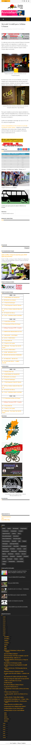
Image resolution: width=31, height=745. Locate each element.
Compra (20, 531)
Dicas (19, 533)
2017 (4, 635)
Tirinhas (4, 561)
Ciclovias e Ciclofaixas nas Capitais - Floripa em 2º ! (13, 169)
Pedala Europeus (8, 682)
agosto (6, 644)
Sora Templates (13, 743)
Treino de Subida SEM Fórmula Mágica (16, 577)
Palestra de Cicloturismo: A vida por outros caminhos (14, 651)
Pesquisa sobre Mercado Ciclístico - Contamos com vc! (16, 674)
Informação (5, 548)
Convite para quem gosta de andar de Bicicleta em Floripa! (13, 206)
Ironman (19, 548)
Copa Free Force (6, 533)
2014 (4, 727)
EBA (19, 541)
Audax (9, 528)
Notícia (22, 29)
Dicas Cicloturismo (6, 538)
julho (5, 646)
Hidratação (23, 546)
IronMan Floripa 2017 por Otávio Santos (13, 708)
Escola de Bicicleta (6, 516)
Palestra (17, 553)
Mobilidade (14, 551)
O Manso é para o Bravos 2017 (11, 692)
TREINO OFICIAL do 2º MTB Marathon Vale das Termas (15, 668)
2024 (4, 621)
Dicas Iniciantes (6, 541)
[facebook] (22, 1)
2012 (4, 731)
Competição (13, 531)
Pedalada (12, 556)
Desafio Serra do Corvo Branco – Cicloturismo (18, 589)
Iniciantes (12, 548)
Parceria (24, 553)
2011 (4, 733)
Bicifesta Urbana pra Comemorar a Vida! (13, 671)
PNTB (3, 559)
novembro (6, 638)
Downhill (14, 541)
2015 (4, 725)
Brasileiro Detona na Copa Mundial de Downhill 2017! (15, 665)
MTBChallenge (22, 551)
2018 (4, 633)
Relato (16, 559)
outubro (6, 640)
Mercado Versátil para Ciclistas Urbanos (13, 684)
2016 (4, 723)
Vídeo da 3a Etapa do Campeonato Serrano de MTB (16, 678)
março (6, 717)
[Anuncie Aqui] (13, 15)
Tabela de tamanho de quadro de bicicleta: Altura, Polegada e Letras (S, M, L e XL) (17, 571)
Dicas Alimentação (6, 536)
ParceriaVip (5, 556)
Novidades (10, 553)
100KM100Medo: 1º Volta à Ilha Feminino (14, 697)
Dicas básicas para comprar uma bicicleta (17, 595)
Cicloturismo (5, 531)
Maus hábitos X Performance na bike (13, 663)
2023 (4, 623)
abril (5, 715)
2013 (4, 729)
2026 (4, 617)
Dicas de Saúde (16, 538)
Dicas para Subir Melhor (13, 583)
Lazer (24, 548)
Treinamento (12, 561)
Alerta (3, 528)
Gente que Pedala (14, 543)
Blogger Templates (22, 743)
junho (5, 648)
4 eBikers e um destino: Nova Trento (12, 680)
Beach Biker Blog (5, 519)
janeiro (6, 721)
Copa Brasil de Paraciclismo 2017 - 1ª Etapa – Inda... (16, 699)
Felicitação (4, 543)
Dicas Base (15, 536)
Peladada (19, 556)
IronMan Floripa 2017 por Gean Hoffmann (14, 710)
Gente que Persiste (6, 546)
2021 (4, 627)
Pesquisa (26, 556)
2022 (4, 625)
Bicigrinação (23, 528)
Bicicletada (15, 528)
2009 (4, 737)
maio (5, 713)
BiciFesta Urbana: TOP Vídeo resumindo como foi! (16, 655)
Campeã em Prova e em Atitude (9, 187)
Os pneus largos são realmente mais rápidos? (15, 706)
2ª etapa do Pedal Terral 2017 (11, 686)
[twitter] (26, 1)
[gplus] (29, 1)
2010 (4, 735)
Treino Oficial (20, 561)
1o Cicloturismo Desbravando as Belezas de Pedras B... (16, 689)
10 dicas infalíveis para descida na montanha (18, 606)
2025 (4, 619)
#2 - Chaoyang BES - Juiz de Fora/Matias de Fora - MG (16, 694)
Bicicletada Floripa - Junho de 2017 (12, 657)
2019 (4, 631)
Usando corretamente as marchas (15, 601)
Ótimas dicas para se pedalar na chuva (13, 704)
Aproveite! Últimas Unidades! (11, 653)
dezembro (6, 636)
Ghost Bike (16, 546)
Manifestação (5, 551)
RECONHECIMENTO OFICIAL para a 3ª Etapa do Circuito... (16, 660)
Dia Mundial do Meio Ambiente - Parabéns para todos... (15, 701)
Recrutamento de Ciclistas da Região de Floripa (15, 676)
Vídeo (3, 564)
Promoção (9, 559)
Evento (24, 541)
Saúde (21, 559)
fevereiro (6, 719)
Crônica (14, 533)
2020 (4, 629)
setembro (6, 642)
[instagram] (24, 1)
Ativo (2, 518)
